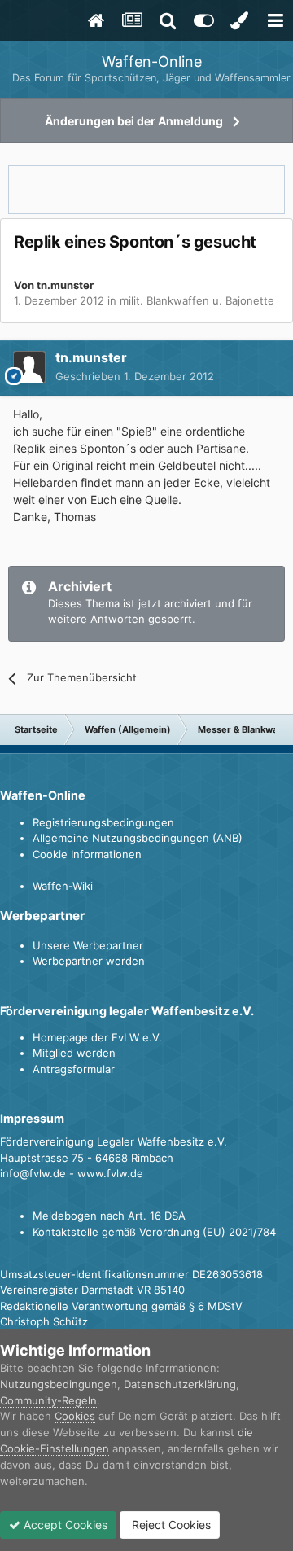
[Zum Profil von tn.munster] (29, 367)
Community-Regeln (48, 1400)
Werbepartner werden (89, 960)
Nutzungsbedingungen (58, 1384)
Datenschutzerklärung (180, 1384)
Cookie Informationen (87, 854)
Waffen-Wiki (63, 885)
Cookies (75, 1415)
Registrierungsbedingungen (103, 822)
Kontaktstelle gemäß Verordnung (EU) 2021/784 (154, 1231)
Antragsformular (74, 1069)
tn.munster (65, 284)
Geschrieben (134, 376)
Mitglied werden (74, 1052)
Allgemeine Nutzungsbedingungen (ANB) (138, 837)
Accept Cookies (63, 1524)
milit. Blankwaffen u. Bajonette (197, 300)
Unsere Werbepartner (88, 945)
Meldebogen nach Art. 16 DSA (109, 1215)
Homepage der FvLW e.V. (97, 1037)
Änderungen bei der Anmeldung (134, 121)
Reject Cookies (170, 1524)
